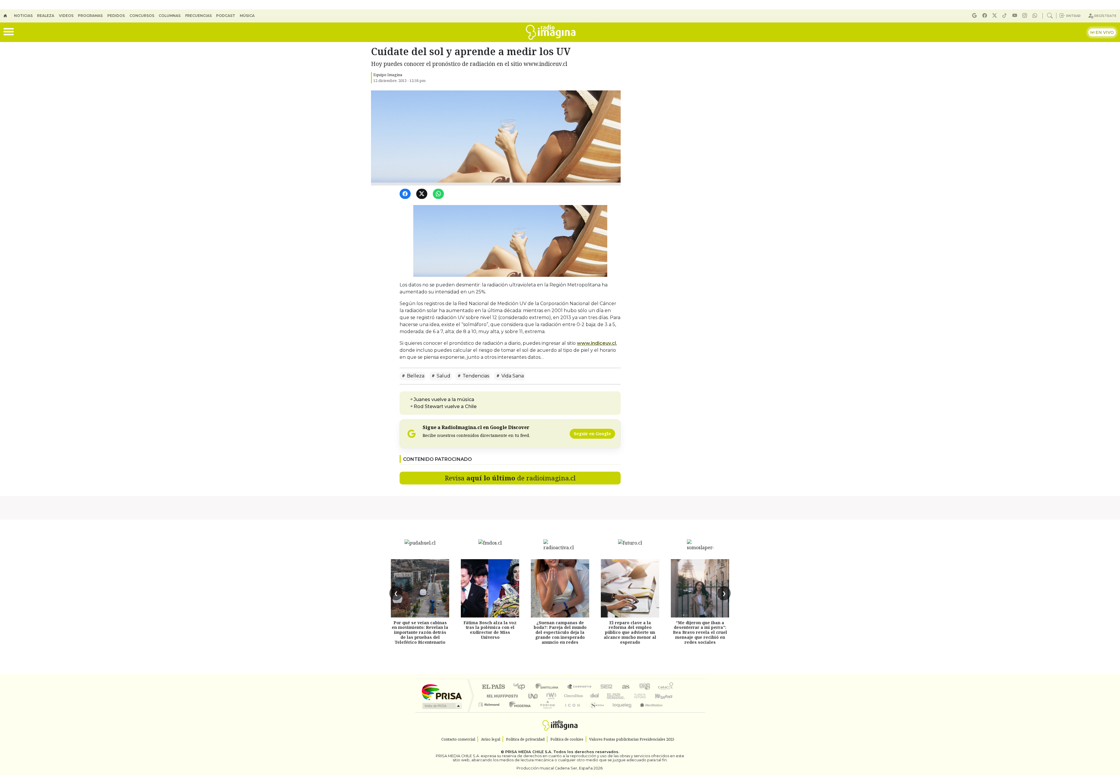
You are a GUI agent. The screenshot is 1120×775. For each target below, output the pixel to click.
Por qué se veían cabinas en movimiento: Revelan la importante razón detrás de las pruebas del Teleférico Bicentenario (420, 632)
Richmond (489, 711)
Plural (546, 711)
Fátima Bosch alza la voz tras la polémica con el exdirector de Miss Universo (490, 630)
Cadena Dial (645, 695)
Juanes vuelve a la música (444, 399)
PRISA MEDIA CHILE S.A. (528, 752)
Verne (627, 695)
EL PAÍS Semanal (610, 695)
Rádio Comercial (674, 711)
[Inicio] (9, 15)
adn (644, 687)
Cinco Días (572, 695)
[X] (995, 15)
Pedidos (116, 15)
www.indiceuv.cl (596, 343)
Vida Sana (512, 376)
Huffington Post (501, 695)
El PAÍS (493, 687)
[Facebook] (985, 15)
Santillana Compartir (579, 687)
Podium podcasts (489, 703)
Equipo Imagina (387, 74)
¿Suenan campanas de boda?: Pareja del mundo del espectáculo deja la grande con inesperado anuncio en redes (560, 632)
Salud (442, 376)
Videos (66, 15)
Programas (90, 15)
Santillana (548, 687)
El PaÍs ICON (571, 711)
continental (594, 695)
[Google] (975, 15)
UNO (533, 695)
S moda (595, 711)
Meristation (648, 711)
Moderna (518, 711)
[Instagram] (1025, 15)
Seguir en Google (592, 433)
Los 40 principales (521, 687)
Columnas (170, 15)
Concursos (142, 15)
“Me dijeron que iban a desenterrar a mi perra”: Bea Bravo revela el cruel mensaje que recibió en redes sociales (700, 632)
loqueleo (620, 711)
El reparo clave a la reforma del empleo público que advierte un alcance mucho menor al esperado (630, 632)
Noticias (23, 15)
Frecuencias (198, 15)
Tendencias (475, 376)
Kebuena (666, 695)
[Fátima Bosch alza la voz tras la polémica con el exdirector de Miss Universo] (490, 588)
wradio (550, 695)
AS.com (625, 687)
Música (247, 15)
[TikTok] (1005, 15)
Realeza (45, 15)
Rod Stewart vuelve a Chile (445, 406)
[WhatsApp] (439, 194)
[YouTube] (1015, 15)
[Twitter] (422, 194)
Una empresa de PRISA (442, 691)
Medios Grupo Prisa (441, 705)
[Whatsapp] (1035, 15)
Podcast (225, 15)
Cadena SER (606, 687)
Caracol (665, 687)
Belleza (415, 376)
